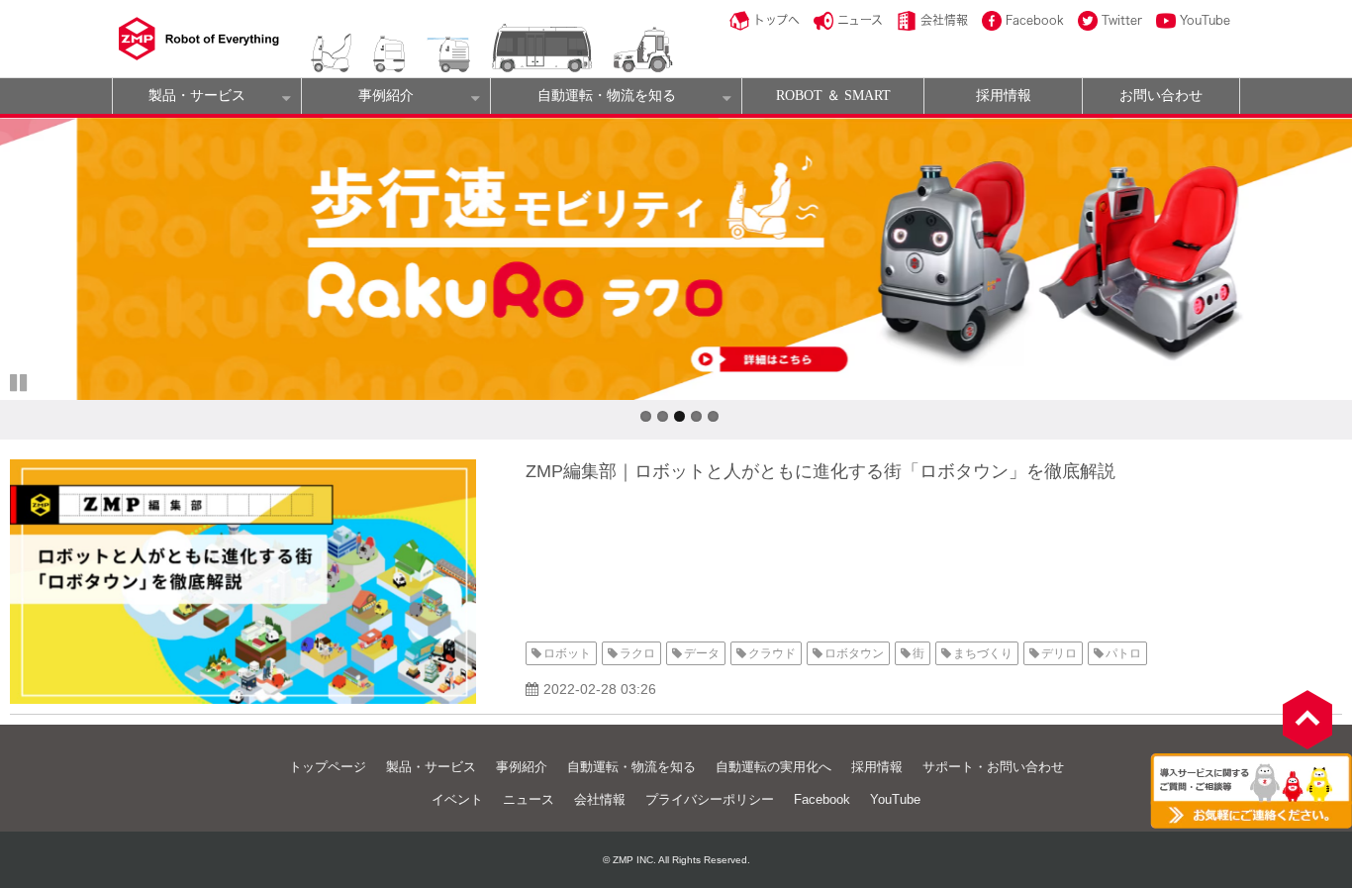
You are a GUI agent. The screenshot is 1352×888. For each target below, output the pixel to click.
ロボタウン (854, 653)
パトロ (1123, 653)
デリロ (1059, 653)
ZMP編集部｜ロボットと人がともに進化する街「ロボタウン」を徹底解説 (820, 471)
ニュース (860, 20)
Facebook (1035, 20)
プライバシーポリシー (709, 799)
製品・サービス (196, 95)
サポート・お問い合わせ (993, 766)
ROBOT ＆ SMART (833, 95)
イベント (457, 799)
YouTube (1205, 20)
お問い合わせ (1161, 95)
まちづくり (983, 653)
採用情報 (1003, 95)
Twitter (1122, 20)
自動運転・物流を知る (606, 95)
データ (702, 653)
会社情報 (944, 20)
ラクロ (637, 653)
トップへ (776, 20)
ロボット (567, 653)
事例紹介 (386, 95)
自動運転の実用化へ (773, 766)
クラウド (772, 653)
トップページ (327, 766)
